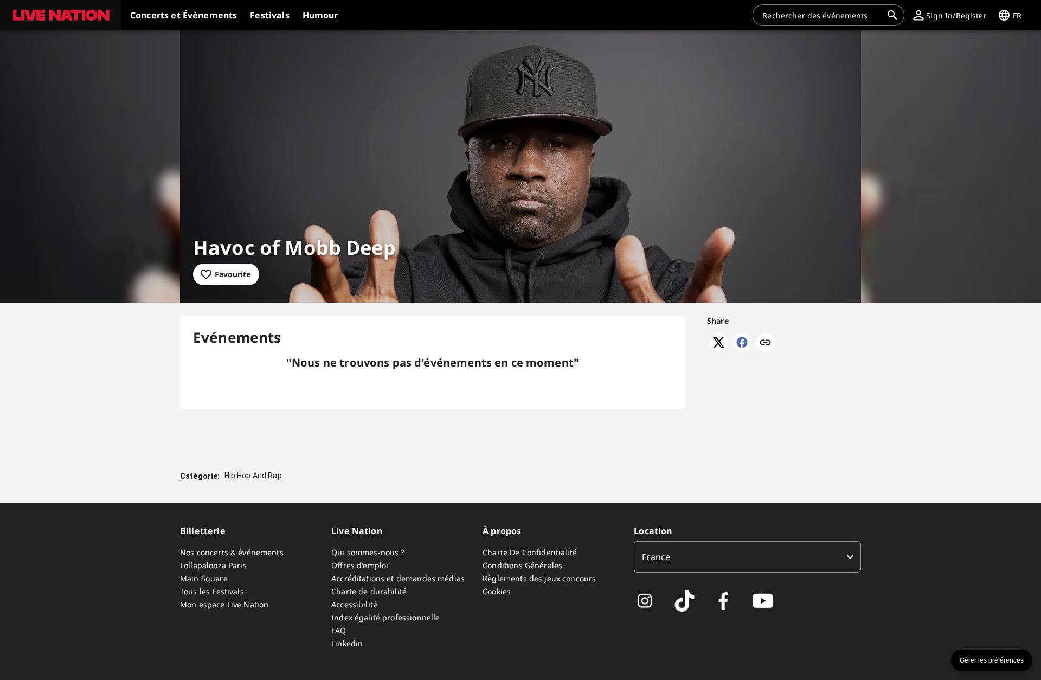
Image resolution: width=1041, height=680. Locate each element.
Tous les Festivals (212, 591)
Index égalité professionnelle (385, 617)
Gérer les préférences (992, 660)
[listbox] (747, 557)
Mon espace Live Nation (224, 604)
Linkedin (347, 643)
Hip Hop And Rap (253, 475)
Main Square (204, 578)
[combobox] (822, 15)
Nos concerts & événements (232, 552)
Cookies (497, 591)
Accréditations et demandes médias (398, 578)
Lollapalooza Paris (213, 565)
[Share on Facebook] (741, 349)
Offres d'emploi (359, 565)
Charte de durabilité (369, 591)
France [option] (656, 557)
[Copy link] (765, 343)
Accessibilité (354, 604)
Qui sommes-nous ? (367, 552)
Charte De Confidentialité (530, 552)
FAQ (338, 630)
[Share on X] (718, 349)
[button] (60, 15)
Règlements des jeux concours (539, 578)
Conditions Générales (522, 565)
